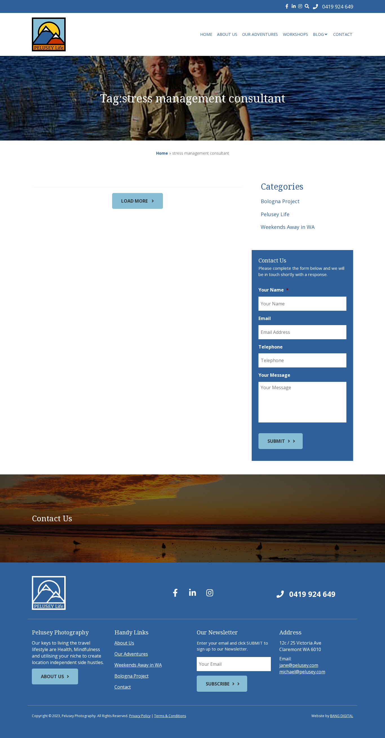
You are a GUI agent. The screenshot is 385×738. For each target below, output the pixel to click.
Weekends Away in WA (288, 227)
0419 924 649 (311, 594)
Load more (135, 201)
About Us (227, 34)
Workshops (295, 34)
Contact (343, 34)
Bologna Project (280, 201)
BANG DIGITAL (341, 715)
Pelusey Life (275, 214)
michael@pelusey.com (302, 672)
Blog (318, 34)
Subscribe (217, 684)
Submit (276, 441)
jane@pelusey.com (298, 665)
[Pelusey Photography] (82, 34)
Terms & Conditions (170, 715)
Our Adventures (260, 34)
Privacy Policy (140, 715)
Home (206, 34)
